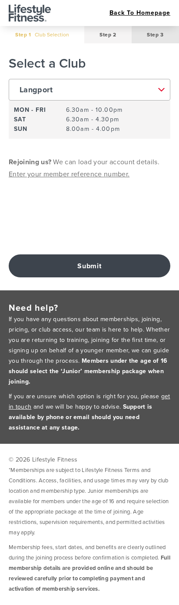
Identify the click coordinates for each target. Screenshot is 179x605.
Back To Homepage (139, 13)
